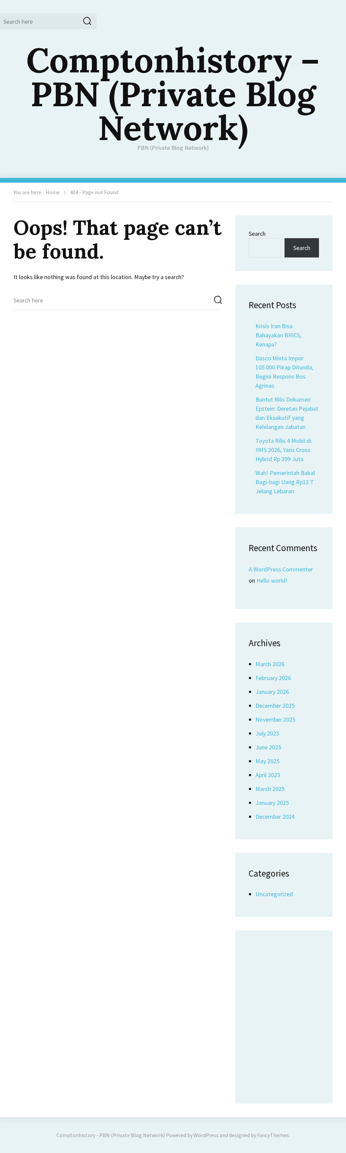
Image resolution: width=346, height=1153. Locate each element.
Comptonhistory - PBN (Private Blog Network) (110, 1135)
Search (257, 234)
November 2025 (275, 719)
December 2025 (275, 705)
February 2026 (273, 678)
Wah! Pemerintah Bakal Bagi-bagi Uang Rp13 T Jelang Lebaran (285, 482)
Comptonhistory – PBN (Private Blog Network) (173, 93)
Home (53, 192)
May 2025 (267, 761)
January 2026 (272, 692)
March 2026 (270, 664)
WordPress (206, 1135)
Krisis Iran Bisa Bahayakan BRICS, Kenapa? (278, 335)
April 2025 (267, 775)
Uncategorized (274, 894)
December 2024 (275, 816)
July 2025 (267, 733)
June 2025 (268, 747)
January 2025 (272, 803)
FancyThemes (273, 1135)
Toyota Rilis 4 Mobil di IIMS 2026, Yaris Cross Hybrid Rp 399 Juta (283, 450)
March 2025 (270, 789)
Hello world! (272, 580)
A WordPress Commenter (281, 569)
